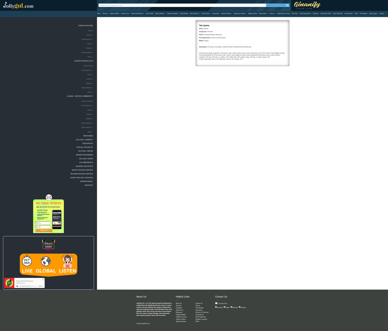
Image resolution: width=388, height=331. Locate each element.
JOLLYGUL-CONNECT (84, 139)
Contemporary (86, 39)
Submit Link (179, 310)
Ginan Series (206, 13)
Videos (90, 30)
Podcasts (315, 13)
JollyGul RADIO (114, 13)
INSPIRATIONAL (86, 181)
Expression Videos (239, 13)
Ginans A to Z (125, 13)
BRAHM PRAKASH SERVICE (81, 174)
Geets (89, 44)
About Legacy (373, 13)
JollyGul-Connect (181, 317)
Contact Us (199, 303)
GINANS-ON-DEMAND (84, 155)
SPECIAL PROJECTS (84, 147)
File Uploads (363, 13)
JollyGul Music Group (283, 13)
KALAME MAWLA (86, 162)
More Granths (194, 13)
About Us (179, 303)
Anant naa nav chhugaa (81, 177)
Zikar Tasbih (149, 13)
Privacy (198, 305)
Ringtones (88, 136)
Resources (87, 143)
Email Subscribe (338, 13)
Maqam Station (252, 13)
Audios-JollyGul (87, 101)
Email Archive (349, 13)
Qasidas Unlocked (172, 13)
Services (105, 13)
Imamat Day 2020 (326, 13)
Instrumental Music (305, 13)
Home (99, 13)
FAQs (356, 13)
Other (90, 57)
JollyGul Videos (226, 13)
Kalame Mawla (159, 13)
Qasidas (89, 48)
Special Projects (181, 321)
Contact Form (222, 303)
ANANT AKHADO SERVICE (82, 170)
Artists (272, 13)
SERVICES (89, 185)
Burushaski (216, 13)
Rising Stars (263, 13)
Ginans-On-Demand (137, 13)
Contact (381, 13)
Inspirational (199, 315)
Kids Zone (295, 13)
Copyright (179, 308)
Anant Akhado (184, 13)
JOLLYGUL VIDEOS (85, 151)
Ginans (89, 35)
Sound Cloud (88, 66)
